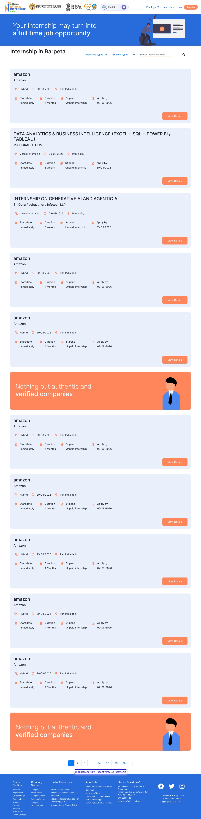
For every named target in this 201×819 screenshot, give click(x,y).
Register (191, 7)
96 (116, 763)
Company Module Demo (37, 803)
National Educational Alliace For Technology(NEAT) (65, 800)
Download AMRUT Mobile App (99, 803)
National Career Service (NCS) (64, 805)
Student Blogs (19, 799)
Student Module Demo (19, 810)
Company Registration (36, 791)
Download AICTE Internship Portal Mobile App (98, 798)
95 (107, 763)
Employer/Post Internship (160, 7)
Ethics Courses (19, 815)
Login (179, 7)
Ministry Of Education (60, 789)
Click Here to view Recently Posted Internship (100, 771)
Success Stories (16, 803)
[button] (17, 30)
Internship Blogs (93, 793)
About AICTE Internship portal (99, 786)
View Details (175, 116)
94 (99, 763)
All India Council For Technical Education (64, 794)
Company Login (38, 796)
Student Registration (18, 791)
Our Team (90, 790)
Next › (126, 763)
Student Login (19, 796)
